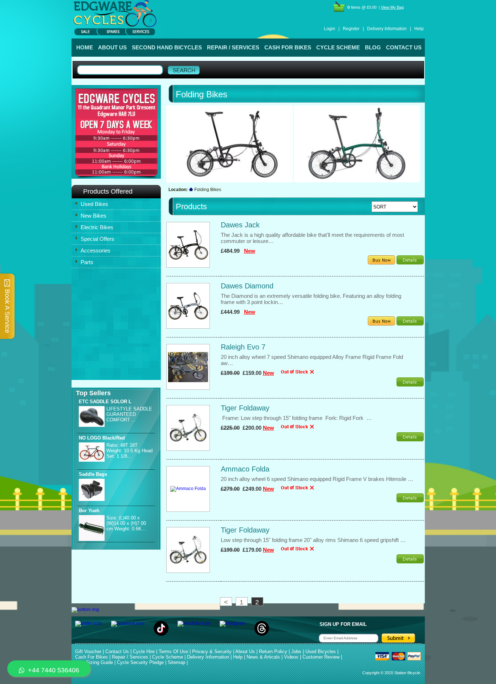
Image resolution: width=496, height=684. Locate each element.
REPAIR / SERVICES (233, 47)
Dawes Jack (240, 225)
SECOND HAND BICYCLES (167, 47)
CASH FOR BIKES (287, 47)
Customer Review (321, 657)
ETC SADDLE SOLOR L (105, 401)
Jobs (296, 651)
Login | (332, 28)
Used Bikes (94, 204)
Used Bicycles (320, 651)
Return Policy (273, 651)
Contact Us (117, 651)
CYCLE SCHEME (338, 47)
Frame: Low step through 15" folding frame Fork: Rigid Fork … (296, 418)
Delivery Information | (389, 28)
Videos (291, 657)
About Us (245, 651)
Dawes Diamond (247, 286)
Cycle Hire (144, 651)
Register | (353, 28)
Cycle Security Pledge (140, 662)
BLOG (373, 47)
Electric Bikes (97, 227)
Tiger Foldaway (245, 408)
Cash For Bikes (91, 657)
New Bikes (93, 216)
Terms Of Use (173, 651)
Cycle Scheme (167, 657)
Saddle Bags (93, 474)
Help (419, 28)
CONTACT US (404, 47)
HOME (84, 47)
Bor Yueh (89, 510)
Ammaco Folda (245, 469)
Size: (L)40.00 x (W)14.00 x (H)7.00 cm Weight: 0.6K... (126, 523)
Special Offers (97, 239)
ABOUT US (112, 47)
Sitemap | (178, 662)
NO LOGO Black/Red (102, 438)
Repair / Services (130, 657)
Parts (87, 262)
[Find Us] (116, 102)
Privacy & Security (212, 651)
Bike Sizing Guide (94, 662)
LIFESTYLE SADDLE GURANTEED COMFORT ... (129, 414)
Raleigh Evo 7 (243, 347)
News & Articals (263, 657)
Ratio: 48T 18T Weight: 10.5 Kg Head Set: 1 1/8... (129, 450)
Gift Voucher (88, 651)
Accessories (95, 250)
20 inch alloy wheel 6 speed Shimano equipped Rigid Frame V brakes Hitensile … (317, 479)
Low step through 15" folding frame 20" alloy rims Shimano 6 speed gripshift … (313, 540)
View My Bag (392, 7)
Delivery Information (208, 657)
